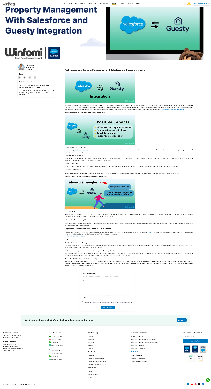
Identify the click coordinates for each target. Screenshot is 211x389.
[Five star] (190, 3)
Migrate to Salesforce (137, 336)
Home (63, 3)
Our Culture (91, 342)
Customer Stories (104, 3)
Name (85, 297)
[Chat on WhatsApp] (208, 380)
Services (76, 3)
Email (111, 297)
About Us (91, 336)
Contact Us (130, 3)
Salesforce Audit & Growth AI (97, 364)
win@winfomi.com (56, 359)
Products (82, 3)
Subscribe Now (195, 341)
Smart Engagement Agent (96, 358)
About (70, 3)
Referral (138, 3)
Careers (122, 3)
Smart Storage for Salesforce (97, 361)
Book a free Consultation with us (75, 236)
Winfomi (150, 232)
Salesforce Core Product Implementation (143, 339)
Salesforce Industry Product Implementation (144, 342)
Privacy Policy (32, 384)
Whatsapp (54, 356)
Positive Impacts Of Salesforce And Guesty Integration (36, 90)
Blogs (90, 371)
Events (90, 377)
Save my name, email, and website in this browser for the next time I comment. (108, 302)
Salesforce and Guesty (81, 150)
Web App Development (138, 359)
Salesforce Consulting (137, 345)
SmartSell (91, 355)
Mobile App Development (139, 362)
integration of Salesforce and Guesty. (172, 109)
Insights (114, 3)
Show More (134, 351)
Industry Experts (92, 3)
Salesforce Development (138, 348)
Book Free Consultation (201, 4)
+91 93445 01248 (56, 353)
